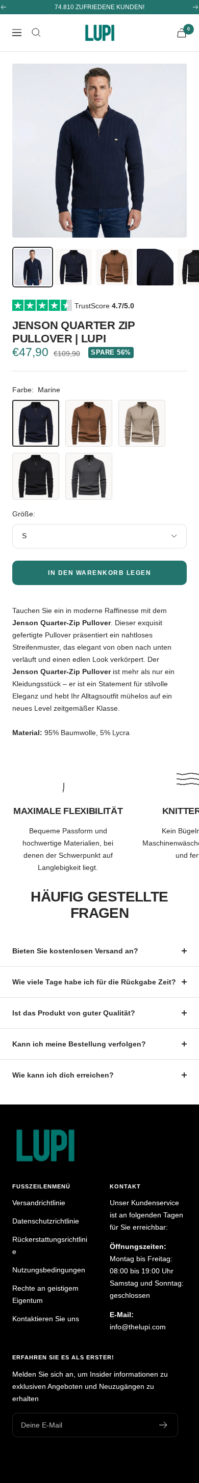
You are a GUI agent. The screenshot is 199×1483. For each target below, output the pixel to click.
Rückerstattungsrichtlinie (49, 1245)
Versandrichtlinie (38, 1203)
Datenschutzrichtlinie (45, 1221)
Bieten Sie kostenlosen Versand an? (75, 951)
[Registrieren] (163, 1425)
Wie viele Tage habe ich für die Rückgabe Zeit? (94, 982)
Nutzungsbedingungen (48, 1270)
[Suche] (36, 32)
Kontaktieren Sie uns (45, 1319)
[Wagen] (182, 33)
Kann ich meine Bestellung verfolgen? (79, 1044)
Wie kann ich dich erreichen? (63, 1075)
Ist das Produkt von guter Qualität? (73, 1013)
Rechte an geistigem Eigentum (45, 1294)
